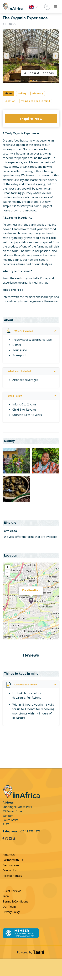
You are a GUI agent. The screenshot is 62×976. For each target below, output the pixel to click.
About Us (9, 855)
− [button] (7, 572)
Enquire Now (31, 119)
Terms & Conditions (15, 901)
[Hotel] (31, 601)
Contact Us (10, 870)
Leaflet (56, 638)
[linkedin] (10, 838)
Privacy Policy (11, 912)
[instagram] (6, 838)
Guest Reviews (12, 891)
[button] (31, 80)
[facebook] (3, 838)
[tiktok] (14, 838)
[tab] (31, 331)
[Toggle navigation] (55, 6)
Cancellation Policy (25, 685)
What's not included (19, 371)
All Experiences (12, 876)
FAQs (6, 896)
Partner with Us (13, 860)
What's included (23, 331)
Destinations (11, 865)
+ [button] (7, 567)
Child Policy (15, 396)
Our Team (9, 906)
